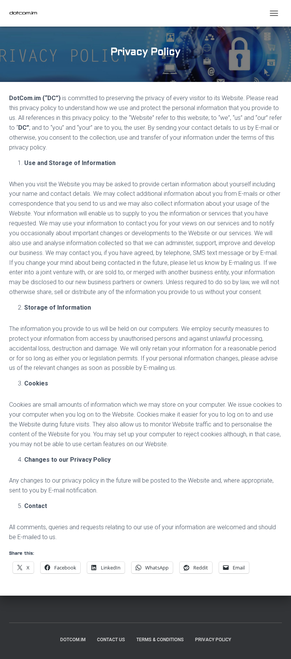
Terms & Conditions (160, 639)
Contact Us (111, 639)
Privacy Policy (213, 639)
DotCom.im (73, 639)
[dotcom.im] (26, 13)
